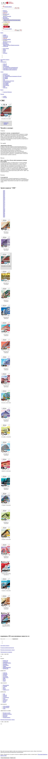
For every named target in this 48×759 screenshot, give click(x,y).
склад (4, 51)
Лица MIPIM (5, 84)
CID (4, 79)
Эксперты (5, 664)
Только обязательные (5, 757)
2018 (4, 199)
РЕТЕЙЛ (5, 675)
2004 (4, 215)
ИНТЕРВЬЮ (6, 665)
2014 (4, 204)
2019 (4, 198)
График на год (6, 689)
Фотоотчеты (9, 20)
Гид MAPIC (5, 77)
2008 (4, 211)
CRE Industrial (6, 66)
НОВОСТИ (5, 36)
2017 (4, 200)
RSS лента (5, 715)
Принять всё (12, 757)
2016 (4, 202)
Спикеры (5, 686)
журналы (5, 97)
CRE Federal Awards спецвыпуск (10, 69)
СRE (4, 694)
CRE (1, 60)
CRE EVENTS (6, 707)
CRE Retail (5, 74)
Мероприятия (6, 18)
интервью (5, 53)
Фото (4, 687)
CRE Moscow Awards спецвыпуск (10, 68)
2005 (4, 214)
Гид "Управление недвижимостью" (10, 67)
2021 (4, 196)
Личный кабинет (8, 28)
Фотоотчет (8, 45)
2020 (4, 197)
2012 (4, 206)
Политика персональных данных (7, 649)
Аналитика (5, 11)
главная (4, 34)
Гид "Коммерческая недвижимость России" (12, 76)
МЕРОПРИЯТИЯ (7, 667)
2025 (4, 191)
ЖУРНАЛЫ (5, 668)
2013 (4, 205)
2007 (4, 212)
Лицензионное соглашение (6, 652)
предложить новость (4, 59)
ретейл (4, 50)
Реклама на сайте (6, 712)
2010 (4, 208)
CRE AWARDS (6, 706)
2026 (4, 190)
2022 (4, 195)
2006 (4, 213)
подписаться (15, 638)
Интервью (5, 17)
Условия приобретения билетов (7, 647)
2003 (4, 216)
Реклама (4, 700)
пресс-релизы (6, 48)
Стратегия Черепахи (7, 92)
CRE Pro (5, 65)
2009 (4, 210)
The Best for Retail (6, 82)
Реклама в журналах (7, 714)
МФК (4, 678)
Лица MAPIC (6, 83)
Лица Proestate (6, 85)
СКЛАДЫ (5, 674)
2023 (4, 194)
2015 (4, 203)
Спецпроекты (3, 61)
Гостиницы (5, 676)
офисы (4, 49)
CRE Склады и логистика (8, 80)
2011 (4, 207)
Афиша (5, 20)
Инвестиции (5, 677)
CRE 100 (5, 12)
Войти (1, 32)
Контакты (5, 716)
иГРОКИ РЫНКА (7, 39)
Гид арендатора (6, 75)
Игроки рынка (6, 14)
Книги (1, 89)
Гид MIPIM (5, 78)
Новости (5, 10)
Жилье (4, 679)
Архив (1, 71)
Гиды (4, 698)
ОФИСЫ (5, 672)
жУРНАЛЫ (5, 46)
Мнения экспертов (7, 16)
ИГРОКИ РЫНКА (7, 662)
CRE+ (4, 708)
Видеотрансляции (16, 20)
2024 (4, 192)
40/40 (4, 86)
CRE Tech (5, 87)
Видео (4, 688)
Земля (4, 680)
